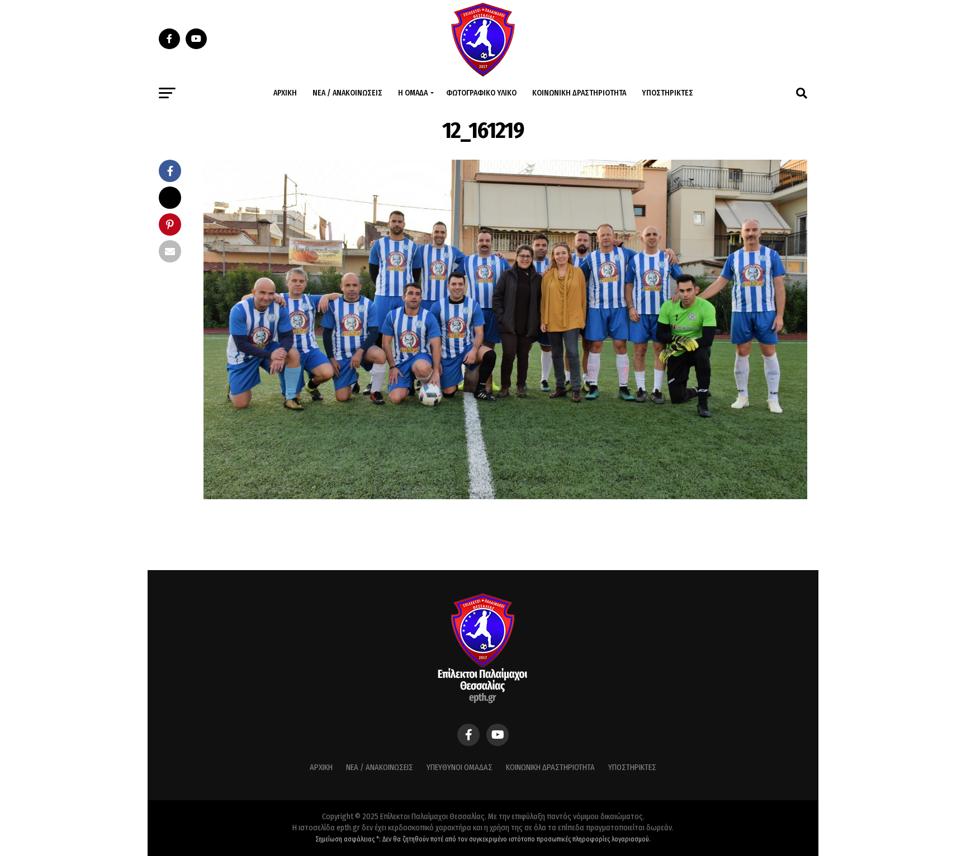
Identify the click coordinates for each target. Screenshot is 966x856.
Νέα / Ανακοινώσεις (347, 93)
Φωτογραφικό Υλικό (481, 93)
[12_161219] (505, 496)
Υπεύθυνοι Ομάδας (460, 767)
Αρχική (285, 93)
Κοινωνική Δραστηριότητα (579, 93)
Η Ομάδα (413, 93)
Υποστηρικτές (667, 93)
